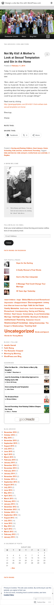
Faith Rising (9, 348)
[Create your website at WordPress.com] (27, 3)
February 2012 (9, 534)
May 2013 (8, 493)
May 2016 (8, 437)
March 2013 (8, 498)
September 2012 (10, 515)
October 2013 (9, 479)
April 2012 (8, 528)
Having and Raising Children (21, 148)
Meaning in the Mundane (39, 317)
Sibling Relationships (37, 323)
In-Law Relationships (42, 314)
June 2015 (8, 451)
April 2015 (8, 454)
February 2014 (9, 470)
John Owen (10, 389)
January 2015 (9, 462)
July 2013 (8, 487)
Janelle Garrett (10, 345)
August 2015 (9, 446)
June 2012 (8, 523)
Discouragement (35, 302)
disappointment (20, 302)
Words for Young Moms (13, 335)
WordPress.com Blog (12, 356)
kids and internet (10, 153)
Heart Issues (38, 148)
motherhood (27, 150)
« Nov (13, 568)
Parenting (36, 150)
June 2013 (8, 490)
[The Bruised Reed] (46, 402)
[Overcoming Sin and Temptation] (46, 392)
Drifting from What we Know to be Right (26, 304)
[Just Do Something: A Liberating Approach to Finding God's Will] (46, 382)
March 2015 (8, 457)
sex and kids (42, 153)
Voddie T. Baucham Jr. (14, 372)
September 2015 (10, 443)
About (24, 36)
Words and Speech (42, 332)
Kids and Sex (17, 150)
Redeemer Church (11, 36)
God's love (24, 308)
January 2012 (9, 537)
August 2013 (9, 484)
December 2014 (10, 465)
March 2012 (8, 531)
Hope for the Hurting (24, 263)
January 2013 (9, 504)
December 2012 (10, 506)
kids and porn (22, 153)
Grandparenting (21, 311)
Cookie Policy (9, 595)
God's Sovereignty (36, 308)
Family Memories (11, 308)
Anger (19, 299)
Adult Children (10, 299)
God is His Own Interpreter (27, 277)
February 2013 (9, 501)
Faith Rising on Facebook (15, 250)
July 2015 (8, 448)
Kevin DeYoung (11, 382)
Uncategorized (19, 331)
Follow (8, 243)
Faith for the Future (36, 305)
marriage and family (20, 316)
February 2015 (9, 459)
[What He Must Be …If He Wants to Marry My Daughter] (46, 373)
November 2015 (10, 440)
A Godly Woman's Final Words (28, 270)
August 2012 (9, 517)
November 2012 (10, 509)
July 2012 (8, 520)
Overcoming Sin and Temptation (17, 387)
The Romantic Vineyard (13, 350)
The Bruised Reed (11, 396)
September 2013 (10, 482)
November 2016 (10, 432)
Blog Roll (33, 36)
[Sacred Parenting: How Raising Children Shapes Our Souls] (46, 412)
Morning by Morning (12, 353)
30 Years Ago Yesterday (25, 291)
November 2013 (10, 476)
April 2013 (8, 495)
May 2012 (8, 526)
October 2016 (9, 435)
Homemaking (28, 314)
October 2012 (9, 512)
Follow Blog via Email (14, 225)
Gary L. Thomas (12, 411)
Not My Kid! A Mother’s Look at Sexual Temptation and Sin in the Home (22, 57)
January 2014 (9, 473)
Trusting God (30, 325)
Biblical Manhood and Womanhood (36, 299)
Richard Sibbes (12, 399)
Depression (8, 302)
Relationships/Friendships (16, 322)
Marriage (7, 316)
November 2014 (10, 468)
